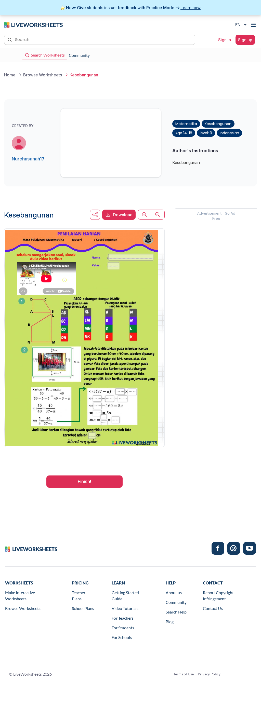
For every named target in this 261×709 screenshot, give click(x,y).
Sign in (224, 39)
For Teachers (123, 618)
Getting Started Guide (125, 595)
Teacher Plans (78, 595)
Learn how (190, 7)
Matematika (186, 123)
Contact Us (213, 608)
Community (176, 602)
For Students (123, 627)
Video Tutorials (125, 608)
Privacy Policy (209, 674)
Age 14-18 (183, 132)
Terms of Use (183, 674)
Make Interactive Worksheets (20, 595)
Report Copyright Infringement (218, 595)
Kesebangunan (218, 123)
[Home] (33, 24)
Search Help (176, 611)
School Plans (83, 608)
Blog (170, 621)
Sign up (245, 39)
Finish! (84, 481)
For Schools (122, 637)
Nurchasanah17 (28, 158)
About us (174, 592)
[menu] (254, 25)
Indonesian (229, 132)
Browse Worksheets (23, 608)
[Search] (10, 39)
